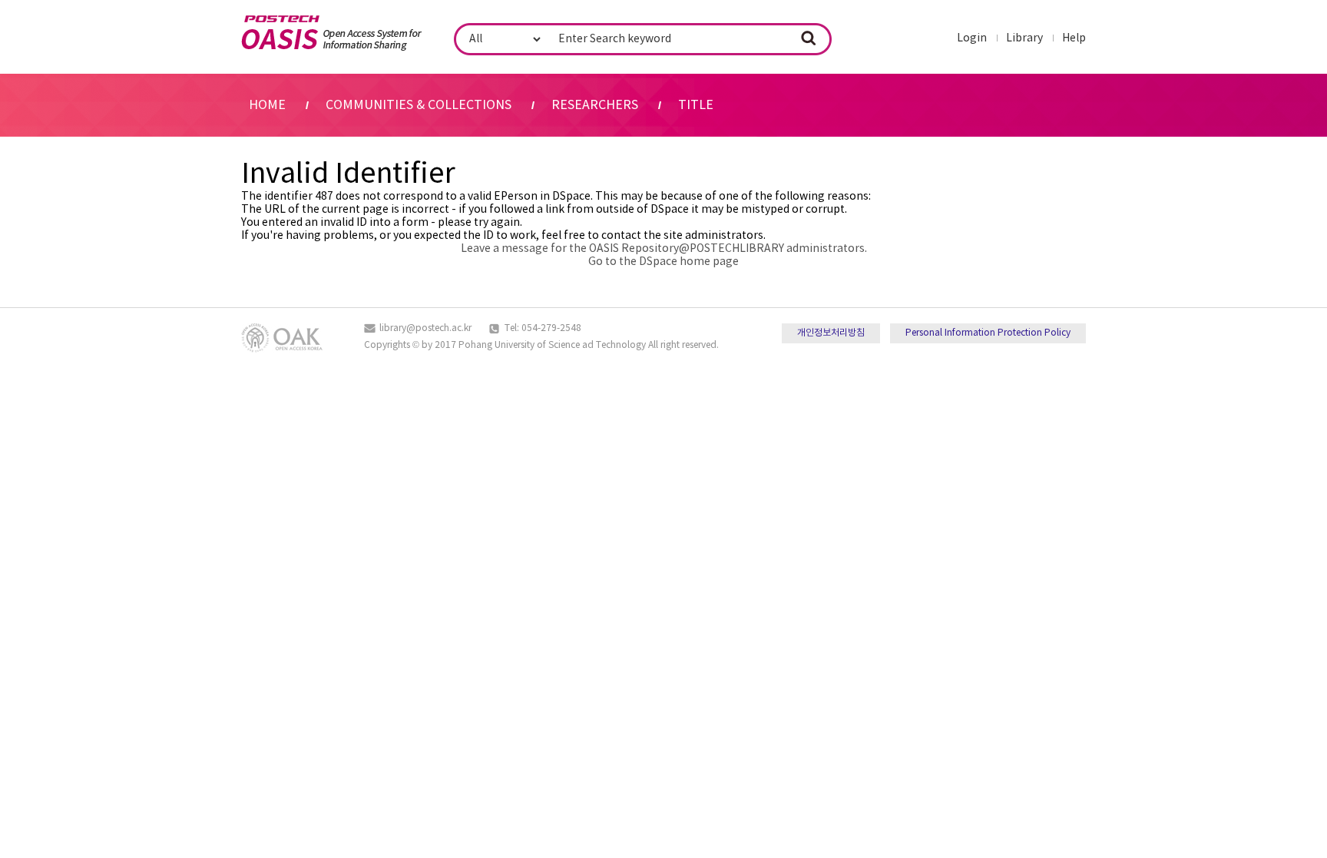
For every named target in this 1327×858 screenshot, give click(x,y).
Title (695, 105)
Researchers (594, 105)
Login (972, 38)
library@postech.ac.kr (425, 328)
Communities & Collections (418, 105)
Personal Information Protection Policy (988, 333)
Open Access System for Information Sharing (331, 33)
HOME (267, 105)
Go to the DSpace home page (663, 262)
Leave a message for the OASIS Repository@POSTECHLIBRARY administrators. (664, 249)
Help (1074, 38)
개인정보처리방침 (831, 333)
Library (1024, 38)
